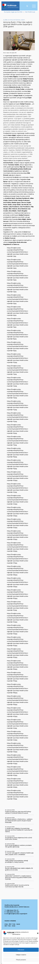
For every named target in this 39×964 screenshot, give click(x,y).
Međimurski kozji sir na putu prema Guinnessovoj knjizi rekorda (17, 885)
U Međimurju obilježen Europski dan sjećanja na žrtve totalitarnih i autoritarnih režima (18, 830)
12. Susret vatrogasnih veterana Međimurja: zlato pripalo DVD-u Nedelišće (19, 853)
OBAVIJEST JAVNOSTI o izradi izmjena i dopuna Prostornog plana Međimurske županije (18, 877)
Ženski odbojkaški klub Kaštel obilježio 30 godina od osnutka (19, 869)
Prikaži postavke (21, 959)
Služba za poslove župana (11, 19)
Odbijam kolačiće (21, 954)
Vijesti (23, 19)
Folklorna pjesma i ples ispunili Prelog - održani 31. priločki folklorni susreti (18, 812)
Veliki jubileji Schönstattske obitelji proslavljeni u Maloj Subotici (16, 861)
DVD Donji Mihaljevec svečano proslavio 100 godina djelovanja (18, 846)
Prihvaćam (21, 949)
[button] (38, 933)
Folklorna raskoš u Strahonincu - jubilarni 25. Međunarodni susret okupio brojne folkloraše (18, 820)
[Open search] (27, 6)
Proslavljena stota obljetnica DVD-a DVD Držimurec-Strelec (18, 838)
